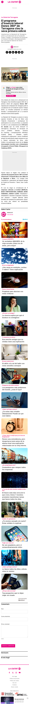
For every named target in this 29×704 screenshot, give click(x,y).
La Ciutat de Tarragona (9, 17)
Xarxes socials (14, 687)
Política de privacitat (14, 678)
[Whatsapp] (16, 52)
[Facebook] (7, 52)
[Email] (22, 52)
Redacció (16, 46)
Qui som (15, 682)
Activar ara (10, 95)
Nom (2, 608)
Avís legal (14, 676)
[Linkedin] (13, 52)
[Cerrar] (27, 698)
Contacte (14, 684)
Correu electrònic (5, 616)
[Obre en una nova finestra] (7, 694)
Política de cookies (14, 680)
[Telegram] (19, 52)
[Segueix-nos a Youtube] (19, 672)
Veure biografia (10, 214)
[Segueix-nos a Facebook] (9, 672)
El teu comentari (5, 624)
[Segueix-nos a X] (12, 672)
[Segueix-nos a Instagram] (16, 672)
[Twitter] (10, 52)
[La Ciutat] (14, 2)
